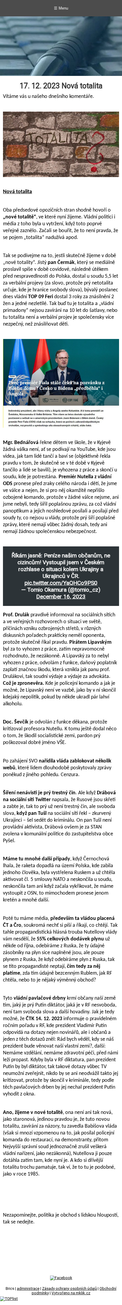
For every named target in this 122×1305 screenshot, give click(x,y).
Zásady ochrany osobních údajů (69, 1288)
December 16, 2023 (61, 596)
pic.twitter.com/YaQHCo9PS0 (61, 582)
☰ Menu (61, 8)
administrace (28, 1288)
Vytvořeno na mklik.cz (71, 1293)
